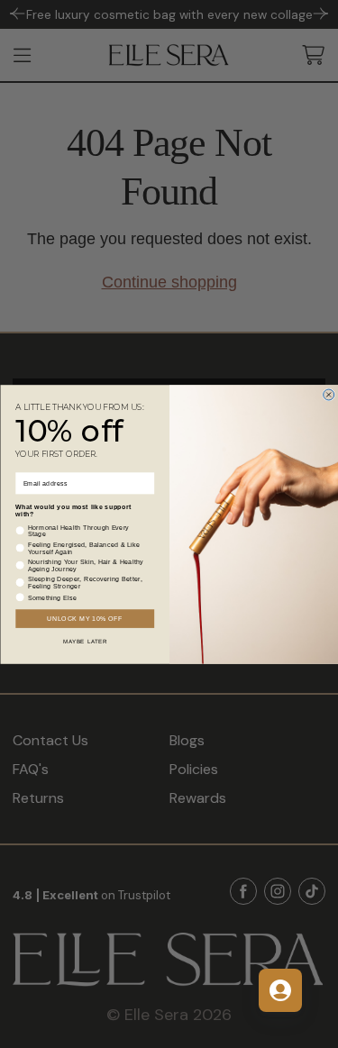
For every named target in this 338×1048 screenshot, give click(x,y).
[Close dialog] (328, 394)
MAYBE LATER (84, 641)
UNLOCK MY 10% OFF (85, 618)
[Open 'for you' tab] (280, 990)
